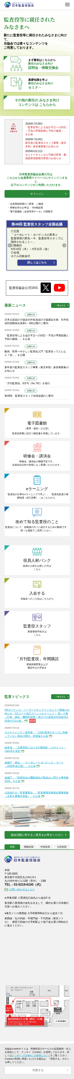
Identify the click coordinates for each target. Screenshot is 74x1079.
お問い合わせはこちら (22, 889)
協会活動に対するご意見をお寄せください (37, 834)
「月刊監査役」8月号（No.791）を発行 (27, 383)
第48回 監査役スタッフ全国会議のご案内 (29, 395)
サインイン (37, 193)
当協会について (37, 815)
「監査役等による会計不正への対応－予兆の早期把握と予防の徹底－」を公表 (45, 131)
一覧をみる (60, 305)
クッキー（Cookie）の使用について (31, 1055)
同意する (38, 1070)
